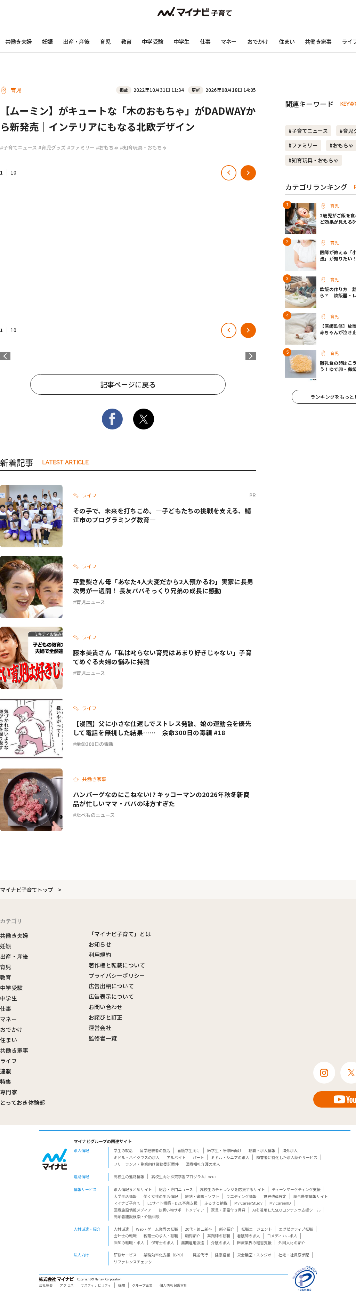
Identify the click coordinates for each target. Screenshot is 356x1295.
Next (250, 356)
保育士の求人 (162, 1242)
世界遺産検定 (275, 1196)
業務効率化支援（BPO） (165, 1254)
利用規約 (100, 954)
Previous (5, 356)
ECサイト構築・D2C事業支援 (172, 1203)
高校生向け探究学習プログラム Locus (183, 1176)
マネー (229, 41)
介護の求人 (220, 1242)
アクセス (67, 1285)
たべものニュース (95, 814)
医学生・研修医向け (224, 1150)
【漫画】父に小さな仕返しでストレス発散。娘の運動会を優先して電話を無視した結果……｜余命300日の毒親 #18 (162, 728)
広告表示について (111, 996)
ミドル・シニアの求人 (230, 1157)
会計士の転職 (125, 1235)
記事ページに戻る (128, 384)
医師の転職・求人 (129, 1242)
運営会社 (100, 1027)
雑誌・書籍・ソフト (202, 1196)
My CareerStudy (248, 1203)
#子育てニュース (18, 147)
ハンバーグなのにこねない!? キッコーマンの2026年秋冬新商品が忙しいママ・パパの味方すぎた (161, 799)
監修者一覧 (103, 1038)
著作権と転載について (117, 965)
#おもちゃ (107, 147)
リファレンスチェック (133, 1261)
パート (198, 1157)
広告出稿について (111, 986)
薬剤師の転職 (218, 1235)
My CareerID (280, 1203)
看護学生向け (188, 1150)
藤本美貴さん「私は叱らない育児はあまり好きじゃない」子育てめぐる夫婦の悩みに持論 (162, 657)
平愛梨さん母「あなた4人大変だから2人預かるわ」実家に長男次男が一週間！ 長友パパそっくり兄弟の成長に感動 (163, 586)
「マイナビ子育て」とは (120, 934)
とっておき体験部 (22, 1102)
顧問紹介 (192, 1235)
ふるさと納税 (215, 1203)
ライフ (8, 1060)
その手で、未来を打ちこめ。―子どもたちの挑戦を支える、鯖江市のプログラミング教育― (162, 515)
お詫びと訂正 (106, 1017)
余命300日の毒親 (95, 743)
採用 (121, 1285)
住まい (287, 41)
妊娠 (47, 41)
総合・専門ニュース (176, 1189)
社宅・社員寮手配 (293, 1254)
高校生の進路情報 (129, 1176)
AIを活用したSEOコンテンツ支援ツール (286, 1210)
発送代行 (200, 1254)
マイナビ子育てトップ (26, 889)
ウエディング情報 (241, 1196)
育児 (105, 41)
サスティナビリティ (96, 1285)
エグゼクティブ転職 (296, 1229)
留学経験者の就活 (155, 1150)
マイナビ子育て (127, 1203)
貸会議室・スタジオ (254, 1254)
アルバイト (176, 1157)
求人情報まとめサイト (133, 1189)
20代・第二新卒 (198, 1229)
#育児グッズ (52, 147)
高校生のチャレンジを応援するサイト (232, 1189)
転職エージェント (256, 1229)
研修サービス (125, 1254)
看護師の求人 (248, 1235)
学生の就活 (123, 1150)
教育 (126, 41)
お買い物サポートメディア (181, 1210)
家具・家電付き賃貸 (228, 1210)
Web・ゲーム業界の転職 (157, 1229)
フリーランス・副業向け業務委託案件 (146, 1164)
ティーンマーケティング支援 (296, 1189)
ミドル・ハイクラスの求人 (137, 1157)
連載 (5, 1071)
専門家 (8, 1092)
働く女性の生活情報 (161, 1196)
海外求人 (290, 1150)
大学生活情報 (125, 1196)
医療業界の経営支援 (254, 1242)
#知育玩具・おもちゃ (143, 147)
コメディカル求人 (282, 1235)
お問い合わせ (106, 1007)
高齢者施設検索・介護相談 (137, 1216)
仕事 (205, 41)
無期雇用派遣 (192, 1242)
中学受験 (152, 41)
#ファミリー (81, 147)
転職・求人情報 (262, 1150)
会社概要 (46, 1285)
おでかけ (257, 41)
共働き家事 (318, 41)
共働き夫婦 (18, 41)
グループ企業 (142, 1285)
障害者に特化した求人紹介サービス (286, 1157)
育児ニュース (90, 601)
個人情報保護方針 (173, 1285)
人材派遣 (121, 1229)
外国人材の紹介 (291, 1242)
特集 (5, 1081)
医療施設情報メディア (133, 1210)
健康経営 (222, 1254)
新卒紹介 (226, 1229)
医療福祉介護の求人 (203, 1164)
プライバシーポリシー (117, 975)
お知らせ (100, 944)
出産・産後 (76, 41)
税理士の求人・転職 (161, 1235)
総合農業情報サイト (310, 1196)
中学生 (181, 41)
